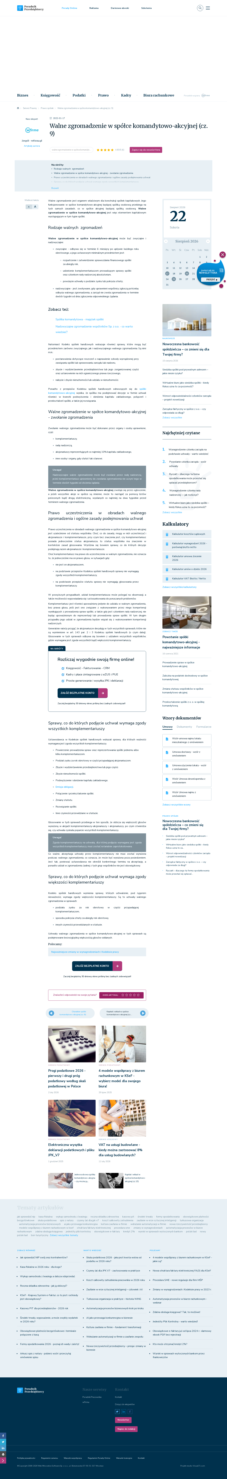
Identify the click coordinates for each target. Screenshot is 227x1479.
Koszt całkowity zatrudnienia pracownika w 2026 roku (115, 1280)
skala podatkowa (47, 1220)
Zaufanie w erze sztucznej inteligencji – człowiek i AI (114, 1289)
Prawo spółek (170, 816)
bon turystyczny (39, 1235)
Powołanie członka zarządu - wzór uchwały (187, 464)
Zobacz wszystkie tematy (64, 1235)
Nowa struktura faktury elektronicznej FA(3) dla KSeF (182, 1270)
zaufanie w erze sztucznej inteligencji (156, 1220)
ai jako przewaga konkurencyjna (81, 1224)
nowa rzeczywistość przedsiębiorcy (189, 1224)
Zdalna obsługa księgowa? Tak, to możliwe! (176, 1312)
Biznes (22, 95)
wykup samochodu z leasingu (71, 1216)
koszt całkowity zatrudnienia (117, 1220)
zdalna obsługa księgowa (49, 1231)
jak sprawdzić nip (26, 1216)
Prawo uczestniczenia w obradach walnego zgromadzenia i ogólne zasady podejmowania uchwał (102, 177)
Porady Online (69, 8)
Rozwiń (55, 188)
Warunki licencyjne (124, 1458)
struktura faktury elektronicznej (94, 1228)
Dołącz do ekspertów (125, 1404)
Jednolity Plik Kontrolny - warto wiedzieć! (175, 1321)
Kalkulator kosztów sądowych (188, 534)
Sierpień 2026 (186, 241)
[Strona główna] (18, 108)
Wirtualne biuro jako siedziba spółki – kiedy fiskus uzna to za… (187, 846)
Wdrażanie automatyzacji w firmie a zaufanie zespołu (114, 1336)
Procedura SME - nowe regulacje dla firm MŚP (178, 1280)
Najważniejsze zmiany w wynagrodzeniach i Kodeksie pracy (85, 952)
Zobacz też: (58, 309)
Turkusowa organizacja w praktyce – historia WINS (113, 1299)
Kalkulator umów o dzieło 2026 (189, 569)
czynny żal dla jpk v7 (88, 1220)
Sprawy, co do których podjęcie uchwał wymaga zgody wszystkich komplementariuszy (96, 181)
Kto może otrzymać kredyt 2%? (170, 1344)
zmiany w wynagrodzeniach (148, 1228)
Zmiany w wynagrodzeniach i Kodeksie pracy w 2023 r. (182, 1289)
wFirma (85, 1402)
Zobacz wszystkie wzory (176, 804)
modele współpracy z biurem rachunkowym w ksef (46, 1228)
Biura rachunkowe (158, 95)
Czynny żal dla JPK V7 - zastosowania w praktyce (113, 1270)
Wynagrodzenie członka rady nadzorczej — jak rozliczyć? (185, 493)
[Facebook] (3, 1436)
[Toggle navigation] (208, 8)
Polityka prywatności (26, 1458)
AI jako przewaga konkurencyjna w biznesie (109, 1318)
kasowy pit (128, 1216)
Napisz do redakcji (126, 1429)
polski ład (191, 1231)
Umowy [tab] (167, 727)
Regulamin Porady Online (99, 1458)
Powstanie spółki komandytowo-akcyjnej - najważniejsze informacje (181, 642)
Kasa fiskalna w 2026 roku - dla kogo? (41, 1267)
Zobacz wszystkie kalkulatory (179, 587)
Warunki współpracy (73, 1458)
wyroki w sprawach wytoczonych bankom (160, 1231)
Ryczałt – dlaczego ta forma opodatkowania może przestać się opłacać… (187, 872)
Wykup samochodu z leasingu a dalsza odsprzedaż (47, 1276)
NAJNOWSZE (168, 338)
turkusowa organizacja (192, 1220)
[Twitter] (3, 1442)
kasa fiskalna (46, 1216)
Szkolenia (146, 8)
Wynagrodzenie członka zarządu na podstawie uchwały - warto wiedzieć (188, 452)
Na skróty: (57, 165)
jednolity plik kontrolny (78, 1231)
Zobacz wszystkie (172, 417)
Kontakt (118, 1397)
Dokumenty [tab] (184, 727)
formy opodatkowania (168, 1216)
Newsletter (123, 1420)
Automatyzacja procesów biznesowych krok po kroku (115, 1308)
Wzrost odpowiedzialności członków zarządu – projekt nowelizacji (188, 855)
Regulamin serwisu (49, 1458)
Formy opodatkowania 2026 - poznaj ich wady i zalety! (49, 1344)
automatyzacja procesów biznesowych (40, 1224)
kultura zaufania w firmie (114, 1224)
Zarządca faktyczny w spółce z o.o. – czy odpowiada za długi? (186, 864)
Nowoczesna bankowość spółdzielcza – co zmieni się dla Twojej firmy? (185, 349)
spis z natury (67, 1220)
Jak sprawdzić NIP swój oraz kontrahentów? (44, 1257)
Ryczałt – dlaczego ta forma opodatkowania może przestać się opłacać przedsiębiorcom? (187, 478)
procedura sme (122, 1228)
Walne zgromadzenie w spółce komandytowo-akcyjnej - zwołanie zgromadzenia (93, 173)
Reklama (94, 8)
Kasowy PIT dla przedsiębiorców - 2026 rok (44, 1308)
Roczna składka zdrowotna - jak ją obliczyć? (43, 1286)
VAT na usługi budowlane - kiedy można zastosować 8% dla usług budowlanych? (120, 1150)
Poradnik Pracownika (91, 1397)
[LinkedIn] (3, 1448)
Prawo (103, 95)
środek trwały (145, 1216)
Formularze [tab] (203, 727)
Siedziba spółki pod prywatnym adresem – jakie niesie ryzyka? (186, 838)
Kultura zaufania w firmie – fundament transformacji (113, 1327)
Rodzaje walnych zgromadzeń (69, 168)
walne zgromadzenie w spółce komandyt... (71, 149)
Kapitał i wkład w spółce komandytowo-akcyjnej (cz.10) (135, 1178)
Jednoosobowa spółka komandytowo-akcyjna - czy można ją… (84, 1178)
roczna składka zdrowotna (105, 1216)
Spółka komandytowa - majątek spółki (80, 319)
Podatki (79, 95)
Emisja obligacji (64, 787)
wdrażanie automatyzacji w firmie (148, 1224)
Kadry (126, 95)
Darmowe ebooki (120, 8)
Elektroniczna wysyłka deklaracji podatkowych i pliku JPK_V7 (71, 1150)
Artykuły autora (32, 145)
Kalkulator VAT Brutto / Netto (189, 578)
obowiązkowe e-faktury (107, 1231)
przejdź (210, 279)
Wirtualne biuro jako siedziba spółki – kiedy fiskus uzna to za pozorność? (189, 505)
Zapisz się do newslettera (146, 150)
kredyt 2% (129, 1231)
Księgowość (50, 95)
